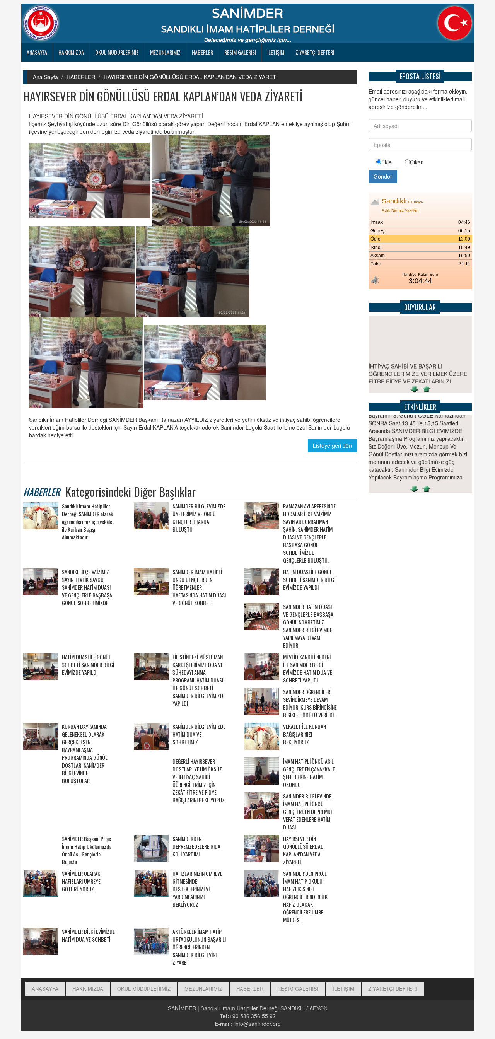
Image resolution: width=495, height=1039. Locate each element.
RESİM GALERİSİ (298, 988)
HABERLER (202, 52)
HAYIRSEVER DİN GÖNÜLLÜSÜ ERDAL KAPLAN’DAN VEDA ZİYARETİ (191, 77)
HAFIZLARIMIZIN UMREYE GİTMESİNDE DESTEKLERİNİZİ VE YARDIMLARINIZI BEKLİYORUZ (197, 889)
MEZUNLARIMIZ (203, 988)
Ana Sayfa (45, 77)
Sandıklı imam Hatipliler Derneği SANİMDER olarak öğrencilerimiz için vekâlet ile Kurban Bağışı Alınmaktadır (88, 521)
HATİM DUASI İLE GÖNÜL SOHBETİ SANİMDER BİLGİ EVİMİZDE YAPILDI (309, 579)
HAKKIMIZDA (87, 988)
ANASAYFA (37, 52)
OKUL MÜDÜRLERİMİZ (117, 52)
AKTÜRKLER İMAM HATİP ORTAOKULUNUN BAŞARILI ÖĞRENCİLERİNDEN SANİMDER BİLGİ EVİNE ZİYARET (199, 947)
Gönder (383, 176)
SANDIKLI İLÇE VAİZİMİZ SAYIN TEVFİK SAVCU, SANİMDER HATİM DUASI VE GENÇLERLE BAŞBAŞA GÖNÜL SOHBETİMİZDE (87, 587)
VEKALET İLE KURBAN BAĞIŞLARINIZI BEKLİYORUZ (304, 734)
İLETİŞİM (275, 52)
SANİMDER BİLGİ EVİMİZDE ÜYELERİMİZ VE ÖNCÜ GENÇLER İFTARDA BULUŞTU (198, 517)
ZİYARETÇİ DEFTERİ (314, 52)
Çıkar (416, 162)
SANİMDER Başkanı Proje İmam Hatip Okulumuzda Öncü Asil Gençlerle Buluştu (86, 850)
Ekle (386, 162)
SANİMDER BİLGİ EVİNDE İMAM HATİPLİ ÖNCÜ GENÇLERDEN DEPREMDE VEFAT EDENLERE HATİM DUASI (308, 811)
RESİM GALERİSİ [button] (240, 52)
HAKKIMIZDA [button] (71, 52)
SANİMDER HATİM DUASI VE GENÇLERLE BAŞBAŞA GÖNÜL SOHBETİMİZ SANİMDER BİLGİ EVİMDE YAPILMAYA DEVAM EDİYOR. (308, 626)
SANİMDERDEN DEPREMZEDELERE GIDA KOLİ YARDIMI (196, 846)
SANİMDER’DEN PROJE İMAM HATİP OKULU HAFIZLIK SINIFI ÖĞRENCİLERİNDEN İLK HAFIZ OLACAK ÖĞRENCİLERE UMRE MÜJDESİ (305, 897)
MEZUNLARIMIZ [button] (165, 52)
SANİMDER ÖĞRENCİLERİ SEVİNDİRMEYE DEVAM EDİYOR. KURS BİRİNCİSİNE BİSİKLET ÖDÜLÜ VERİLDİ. (310, 703)
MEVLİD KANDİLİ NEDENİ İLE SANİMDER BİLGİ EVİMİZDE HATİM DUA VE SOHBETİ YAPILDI (307, 668)
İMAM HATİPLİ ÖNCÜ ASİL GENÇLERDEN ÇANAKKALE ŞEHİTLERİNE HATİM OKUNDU (309, 772)
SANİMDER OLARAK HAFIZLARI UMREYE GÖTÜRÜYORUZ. (81, 881)
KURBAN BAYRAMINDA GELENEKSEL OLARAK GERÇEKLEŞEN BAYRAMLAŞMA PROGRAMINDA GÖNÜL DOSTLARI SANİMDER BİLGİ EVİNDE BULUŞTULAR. (85, 754)
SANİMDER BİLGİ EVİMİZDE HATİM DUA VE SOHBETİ (88, 935)
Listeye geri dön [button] (332, 445)
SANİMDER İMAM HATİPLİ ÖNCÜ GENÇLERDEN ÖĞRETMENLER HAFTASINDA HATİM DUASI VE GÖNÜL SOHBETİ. (199, 587)
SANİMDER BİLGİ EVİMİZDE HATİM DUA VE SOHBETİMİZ (198, 734)
